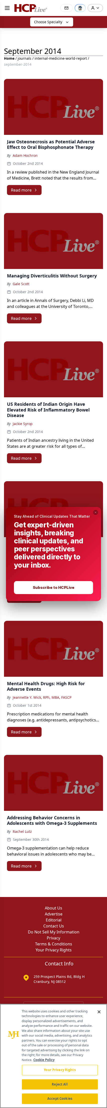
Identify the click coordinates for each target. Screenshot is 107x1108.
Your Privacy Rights (59, 1070)
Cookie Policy (43, 1060)
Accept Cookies (59, 1098)
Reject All (59, 1084)
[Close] (99, 1011)
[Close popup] (95, 512)
